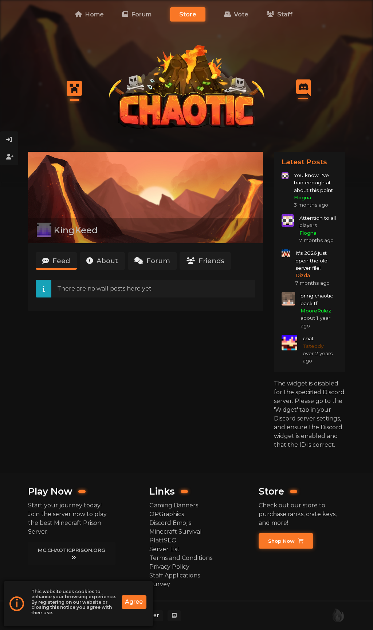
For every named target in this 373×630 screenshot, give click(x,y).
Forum (140, 14)
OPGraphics (166, 514)
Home (93, 14)
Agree (134, 601)
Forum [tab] (157, 261)
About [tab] (106, 261)
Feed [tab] (60, 261)
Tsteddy (313, 346)
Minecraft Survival (175, 531)
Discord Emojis (170, 522)
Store (187, 14)
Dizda (302, 275)
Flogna (302, 197)
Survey (159, 584)
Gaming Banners (173, 505)
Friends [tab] (210, 261)
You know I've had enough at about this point (313, 182)
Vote (240, 14)
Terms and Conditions (180, 557)
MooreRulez (316, 311)
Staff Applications (174, 575)
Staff (283, 14)
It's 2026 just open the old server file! (311, 260)
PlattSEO (163, 540)
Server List (164, 549)
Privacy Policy (169, 566)
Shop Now (282, 541)
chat (308, 338)
